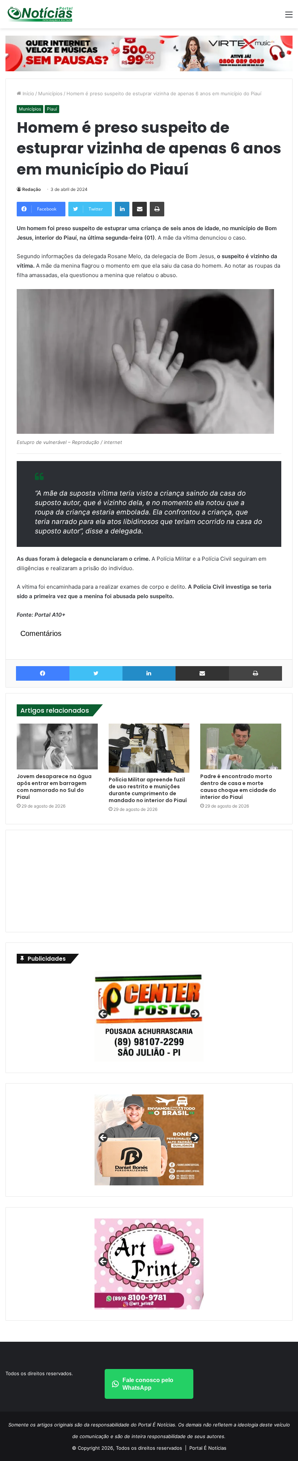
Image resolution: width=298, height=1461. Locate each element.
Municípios (50, 93)
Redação (31, 189)
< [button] (103, 1014)
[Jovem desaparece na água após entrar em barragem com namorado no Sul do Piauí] (57, 746)
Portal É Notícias (207, 1448)
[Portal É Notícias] (39, 14)
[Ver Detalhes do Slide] (149, 1139)
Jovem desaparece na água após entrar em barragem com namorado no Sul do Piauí (54, 787)
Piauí (52, 109)
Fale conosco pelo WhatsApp (147, 1384)
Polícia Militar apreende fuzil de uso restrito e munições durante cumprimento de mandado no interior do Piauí (148, 790)
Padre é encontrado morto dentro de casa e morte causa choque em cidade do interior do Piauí (238, 787)
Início (27, 93)
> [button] (194, 1014)
